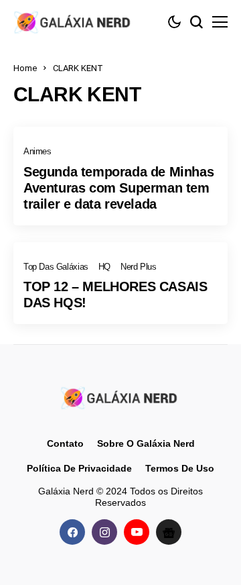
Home (25, 68)
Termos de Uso (179, 468)
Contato (65, 443)
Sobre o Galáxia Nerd (146, 443)
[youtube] (136, 532)
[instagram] (104, 532)
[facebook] (72, 532)
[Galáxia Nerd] (73, 21)
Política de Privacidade (79, 468)
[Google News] (168, 532)
